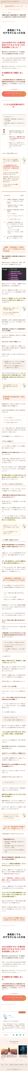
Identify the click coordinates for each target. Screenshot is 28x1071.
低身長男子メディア (14, 6)
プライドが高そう (12, 213)
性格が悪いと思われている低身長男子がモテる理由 (15, 206)
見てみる (23, 2)
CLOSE (22, 195)
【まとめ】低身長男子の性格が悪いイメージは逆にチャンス (15, 237)
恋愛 (10, 12)
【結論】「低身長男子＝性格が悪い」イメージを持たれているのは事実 (15, 201)
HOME (2, 1064)
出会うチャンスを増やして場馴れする (15, 232)
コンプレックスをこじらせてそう (15, 216)
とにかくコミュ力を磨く (14, 229)
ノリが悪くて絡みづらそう (14, 219)
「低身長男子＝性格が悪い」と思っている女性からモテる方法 (15, 223)
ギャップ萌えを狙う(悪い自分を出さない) (16, 227)
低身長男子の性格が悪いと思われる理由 (15, 210)
